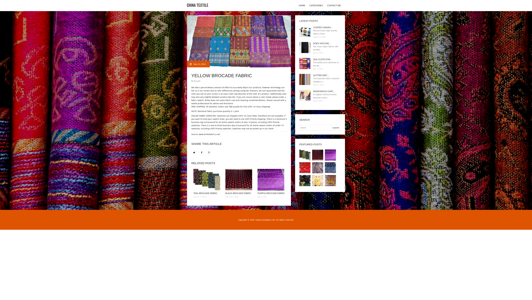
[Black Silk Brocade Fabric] (330, 167)
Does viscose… (322, 43)
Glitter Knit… (321, 75)
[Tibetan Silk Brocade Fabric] (304, 180)
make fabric (225, 100)
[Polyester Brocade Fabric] (304, 167)
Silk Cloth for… (322, 59)
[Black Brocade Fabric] (239, 179)
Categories (316, 5)
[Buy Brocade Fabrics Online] (330, 180)
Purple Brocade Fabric (271, 193)
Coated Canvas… (323, 27)
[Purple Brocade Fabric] (271, 179)
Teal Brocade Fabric (205, 193)
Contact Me (334, 5)
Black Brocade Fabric (238, 193)
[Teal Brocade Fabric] (207, 179)
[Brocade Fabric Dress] (317, 180)
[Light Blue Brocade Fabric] (317, 167)
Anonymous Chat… (324, 91)
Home (302, 5)
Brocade (197, 81)
